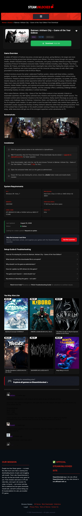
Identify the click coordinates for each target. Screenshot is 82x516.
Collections (57, 504)
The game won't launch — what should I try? (20, 274)
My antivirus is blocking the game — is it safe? (21, 278)
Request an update (31, 230)
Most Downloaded (47, 504)
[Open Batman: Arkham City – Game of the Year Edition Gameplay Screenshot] (60, 127)
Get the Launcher (69, 239)
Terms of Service (45, 507)
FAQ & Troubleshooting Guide (41, 285)
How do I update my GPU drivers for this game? (21, 269)
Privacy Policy (34, 507)
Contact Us (54, 507)
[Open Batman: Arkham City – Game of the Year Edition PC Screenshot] (22, 127)
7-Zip (33, 164)
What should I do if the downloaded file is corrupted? (23, 259)
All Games (37, 504)
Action (10, 22)
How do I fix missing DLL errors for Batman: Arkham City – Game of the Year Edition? (34, 254)
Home (4, 22)
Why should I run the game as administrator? (20, 264)
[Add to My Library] (76, 30)
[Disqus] (42, 418)
